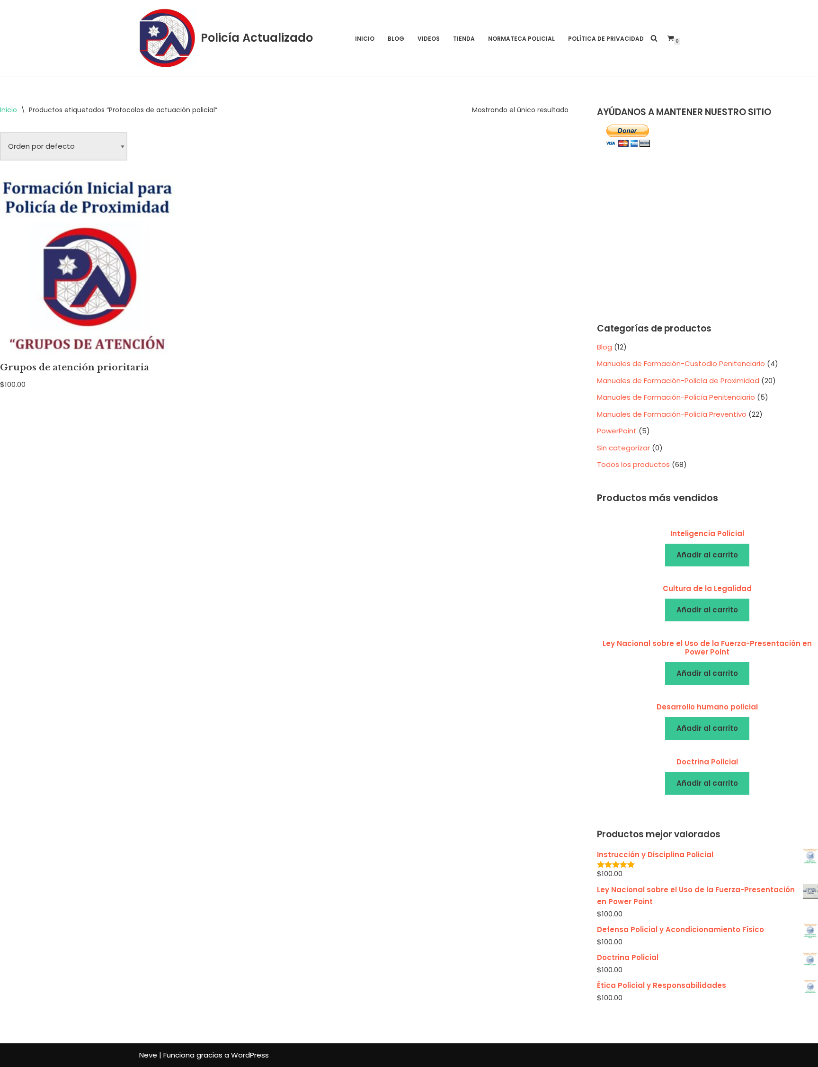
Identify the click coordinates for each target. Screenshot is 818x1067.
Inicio (364, 39)
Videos (429, 39)
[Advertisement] (707, 236)
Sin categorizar (623, 448)
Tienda (464, 39)
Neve (148, 1055)
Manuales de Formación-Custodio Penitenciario (681, 363)
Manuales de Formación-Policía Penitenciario (676, 397)
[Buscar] (654, 38)
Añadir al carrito (707, 555)
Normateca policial (521, 39)
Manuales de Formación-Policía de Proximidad (678, 381)
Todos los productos (633, 464)
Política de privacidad (606, 39)
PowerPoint (617, 431)
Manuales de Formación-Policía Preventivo (672, 414)
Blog (396, 39)
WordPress (250, 1055)
